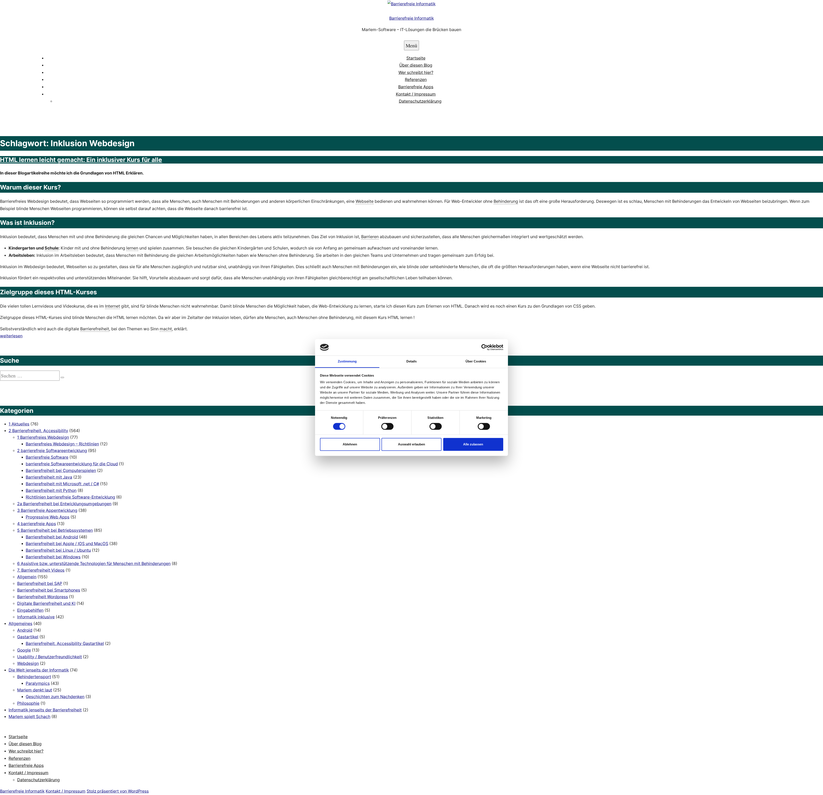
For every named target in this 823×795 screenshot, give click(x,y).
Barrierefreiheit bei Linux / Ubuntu (58, 550)
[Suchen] (62, 377)
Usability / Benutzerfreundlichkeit (49, 656)
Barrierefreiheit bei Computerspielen (61, 470)
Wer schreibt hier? (415, 72)
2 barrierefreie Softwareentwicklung (52, 450)
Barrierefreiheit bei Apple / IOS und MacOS (67, 543)
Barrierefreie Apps (415, 86)
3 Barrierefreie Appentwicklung (47, 510)
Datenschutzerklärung (420, 101)
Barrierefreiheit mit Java (49, 477)
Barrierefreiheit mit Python (51, 490)
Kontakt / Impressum (416, 94)
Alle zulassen (473, 444)
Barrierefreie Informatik (411, 18)
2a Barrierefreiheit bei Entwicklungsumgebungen (64, 503)
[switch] (387, 426)
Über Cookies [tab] (476, 361)
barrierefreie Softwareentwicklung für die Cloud (72, 463)
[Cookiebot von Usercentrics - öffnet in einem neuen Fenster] (484, 347)
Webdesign (28, 663)
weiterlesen (11, 335)
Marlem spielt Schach (29, 716)
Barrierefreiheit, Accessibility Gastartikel (65, 643)
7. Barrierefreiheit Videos (41, 570)
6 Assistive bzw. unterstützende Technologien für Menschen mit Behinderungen (94, 563)
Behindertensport (34, 676)
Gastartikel (27, 636)
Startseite (415, 58)
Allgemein (26, 576)
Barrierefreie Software (47, 457)
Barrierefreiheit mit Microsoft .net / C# (62, 483)
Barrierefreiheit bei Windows (53, 556)
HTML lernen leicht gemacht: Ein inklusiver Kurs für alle (81, 159)
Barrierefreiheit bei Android (52, 537)
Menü (411, 45)
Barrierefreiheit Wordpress (42, 596)
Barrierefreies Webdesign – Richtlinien (62, 443)
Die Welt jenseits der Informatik (39, 670)
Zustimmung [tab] (347, 361)
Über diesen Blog (415, 65)
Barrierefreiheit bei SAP (39, 583)
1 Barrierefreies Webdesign (43, 437)
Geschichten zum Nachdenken (55, 696)
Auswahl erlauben (411, 444)
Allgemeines (20, 623)
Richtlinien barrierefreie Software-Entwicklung (70, 497)
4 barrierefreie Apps (36, 523)
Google (24, 650)
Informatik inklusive (36, 616)
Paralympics (38, 683)
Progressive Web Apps (47, 517)
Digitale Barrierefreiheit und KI (46, 603)
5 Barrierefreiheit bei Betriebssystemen (55, 530)
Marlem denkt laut (34, 690)
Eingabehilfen (30, 610)
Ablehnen (350, 444)
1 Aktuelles (19, 424)
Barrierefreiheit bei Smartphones (48, 590)
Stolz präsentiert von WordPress (118, 791)
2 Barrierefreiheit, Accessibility (38, 430)
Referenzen (416, 79)
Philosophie (28, 703)
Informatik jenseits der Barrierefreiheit (45, 709)
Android (24, 630)
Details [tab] (411, 361)
